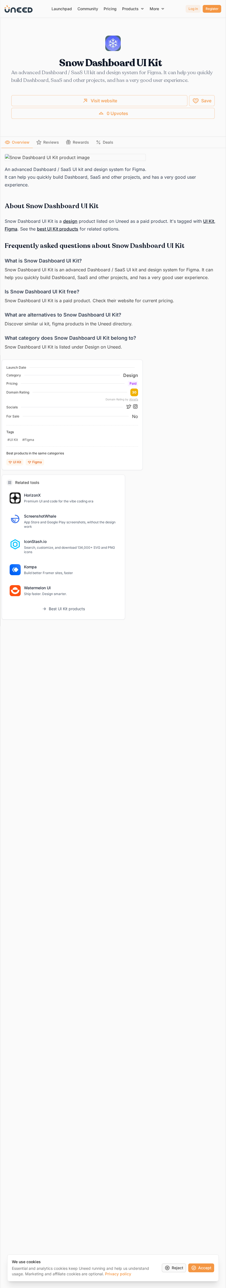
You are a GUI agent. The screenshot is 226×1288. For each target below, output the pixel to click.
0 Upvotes (117, 113)
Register (212, 9)
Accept (204, 1267)
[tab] (17, 142)
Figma (11, 229)
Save (206, 100)
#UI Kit (12, 440)
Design (130, 375)
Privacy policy (118, 1273)
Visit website (104, 100)
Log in (193, 9)
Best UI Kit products (67, 608)
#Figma (28, 440)
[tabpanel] (113, 252)
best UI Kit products (57, 229)
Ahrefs (133, 399)
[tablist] (113, 142)
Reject (177, 1267)
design (70, 221)
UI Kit (208, 221)
